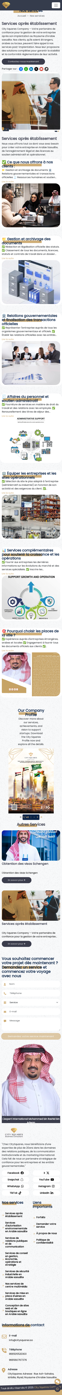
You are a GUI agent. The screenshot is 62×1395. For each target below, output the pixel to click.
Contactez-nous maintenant (23, 61)
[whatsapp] (26, 69)
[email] (41, 69)
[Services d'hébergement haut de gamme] (31, 905)
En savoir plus (15, 883)
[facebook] (21, 69)
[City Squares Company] (56, 5)
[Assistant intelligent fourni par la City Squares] (57, 1382)
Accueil (21, 16)
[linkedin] (31, 69)
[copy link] (46, 69)
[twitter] (36, 69)
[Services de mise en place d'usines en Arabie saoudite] (31, 845)
